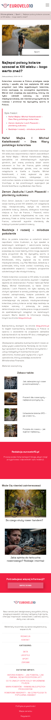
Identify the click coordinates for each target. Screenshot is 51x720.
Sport (18, 14)
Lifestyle (25, 655)
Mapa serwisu (25, 711)
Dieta (25, 651)
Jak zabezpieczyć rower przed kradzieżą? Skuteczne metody (34, 382)
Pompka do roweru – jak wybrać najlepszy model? (34, 430)
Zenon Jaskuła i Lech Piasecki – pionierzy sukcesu (24, 124)
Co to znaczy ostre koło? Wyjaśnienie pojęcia (25, 682)
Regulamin (25, 716)
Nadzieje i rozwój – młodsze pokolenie (26, 129)
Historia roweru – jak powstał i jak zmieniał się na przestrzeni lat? (25, 676)
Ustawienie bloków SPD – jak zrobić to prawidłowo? (34, 414)
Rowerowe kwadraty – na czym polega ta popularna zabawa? (25, 693)
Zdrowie (25, 662)
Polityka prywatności (26, 706)
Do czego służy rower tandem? (24, 520)
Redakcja (25, 636)
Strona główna (7, 14)
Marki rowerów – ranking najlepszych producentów (25, 687)
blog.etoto (41, 326)
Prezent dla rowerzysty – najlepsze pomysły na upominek (34, 398)
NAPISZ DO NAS (25, 585)
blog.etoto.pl (24, 318)
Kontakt (25, 640)
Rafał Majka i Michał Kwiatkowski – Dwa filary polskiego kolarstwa (25, 117)
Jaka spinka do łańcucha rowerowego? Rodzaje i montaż (25, 559)
